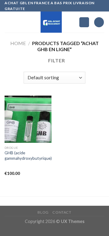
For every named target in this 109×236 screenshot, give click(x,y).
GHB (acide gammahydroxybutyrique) (28, 155)
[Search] (84, 22)
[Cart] (99, 22)
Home (18, 43)
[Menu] (8, 22)
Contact (61, 212)
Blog (43, 212)
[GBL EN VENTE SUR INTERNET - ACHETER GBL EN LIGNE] (51, 22)
